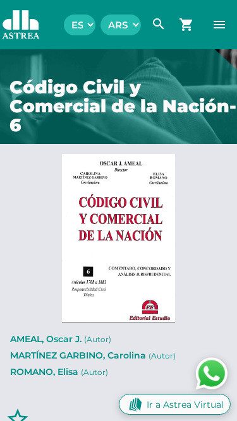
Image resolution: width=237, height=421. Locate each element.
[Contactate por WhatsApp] (212, 373)
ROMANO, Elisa (59, 371)
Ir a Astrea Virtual (185, 404)
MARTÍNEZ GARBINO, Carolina (93, 355)
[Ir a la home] (14, 25)
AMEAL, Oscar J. (60, 339)
